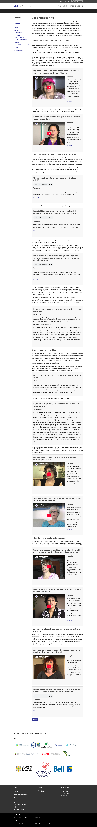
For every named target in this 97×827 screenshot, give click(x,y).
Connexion (65, 791)
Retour (35, 719)
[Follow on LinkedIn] (80, 1)
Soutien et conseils (18, 50)
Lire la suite (69, 101)
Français (60, 1)
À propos (65, 6)
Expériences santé (75, 6)
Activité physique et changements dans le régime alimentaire (22, 34)
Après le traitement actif (20, 53)
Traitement (17, 23)
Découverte (17, 21)
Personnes (79, 11)
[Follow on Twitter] (76, 1)
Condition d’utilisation (19, 817)
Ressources (87, 11)
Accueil (60, 6)
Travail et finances (19, 37)
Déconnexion (66, 793)
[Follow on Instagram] (74, 1)
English (67, 1)
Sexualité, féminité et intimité (22, 44)
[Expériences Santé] (24, 6)
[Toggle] (29, 21)
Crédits (94, 11)
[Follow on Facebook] (72, 1)
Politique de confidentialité (31, 817)
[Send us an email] (78, 1)
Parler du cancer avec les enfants (21, 41)
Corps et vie (17, 30)
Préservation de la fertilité (21, 39)
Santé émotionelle (18, 48)
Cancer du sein (70, 11)
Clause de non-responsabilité (46, 817)
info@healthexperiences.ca (21, 794)
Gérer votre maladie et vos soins (20, 26)
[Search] (82, 6)
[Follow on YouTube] (82, 1)
